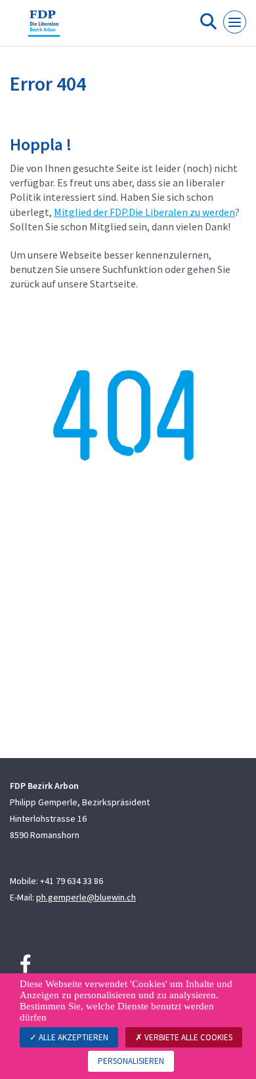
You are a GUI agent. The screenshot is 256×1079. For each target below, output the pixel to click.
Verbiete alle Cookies (187, 1037)
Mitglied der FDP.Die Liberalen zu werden (144, 212)
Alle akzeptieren (72, 1037)
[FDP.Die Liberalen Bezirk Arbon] (44, 28)
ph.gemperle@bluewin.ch (86, 897)
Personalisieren (131, 1061)
